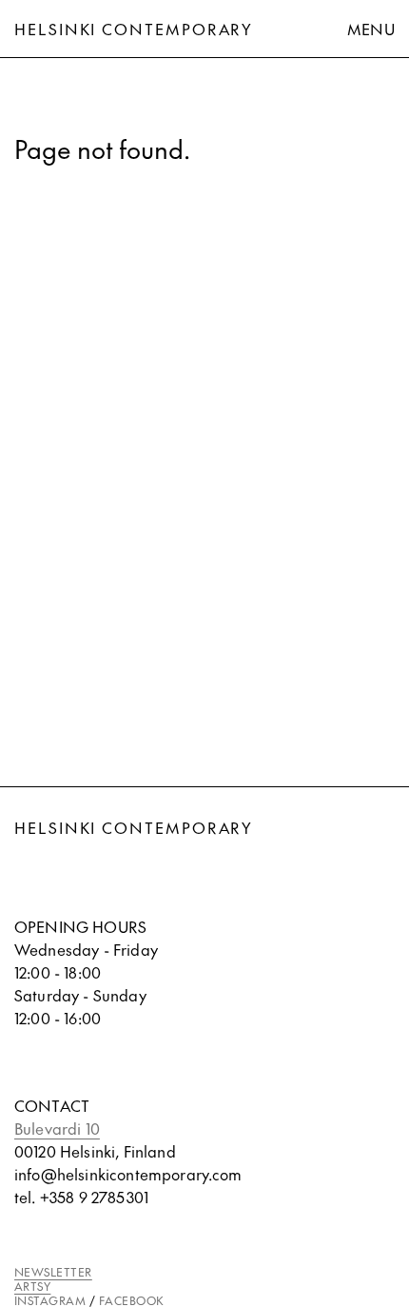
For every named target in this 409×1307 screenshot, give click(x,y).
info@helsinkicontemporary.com (128, 1173)
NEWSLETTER (53, 1271)
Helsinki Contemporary (133, 28)
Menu (371, 28)
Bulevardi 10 (57, 1128)
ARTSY (32, 1286)
